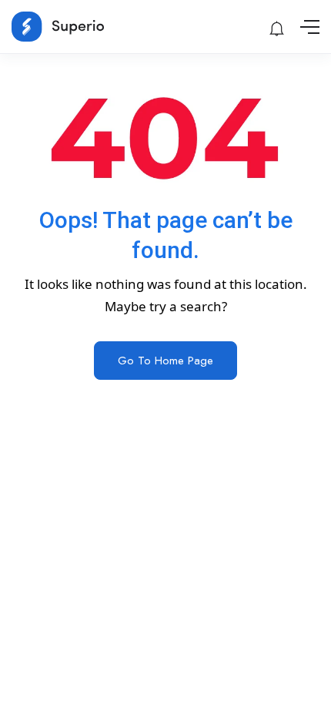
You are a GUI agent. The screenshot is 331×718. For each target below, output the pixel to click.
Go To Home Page (165, 360)
